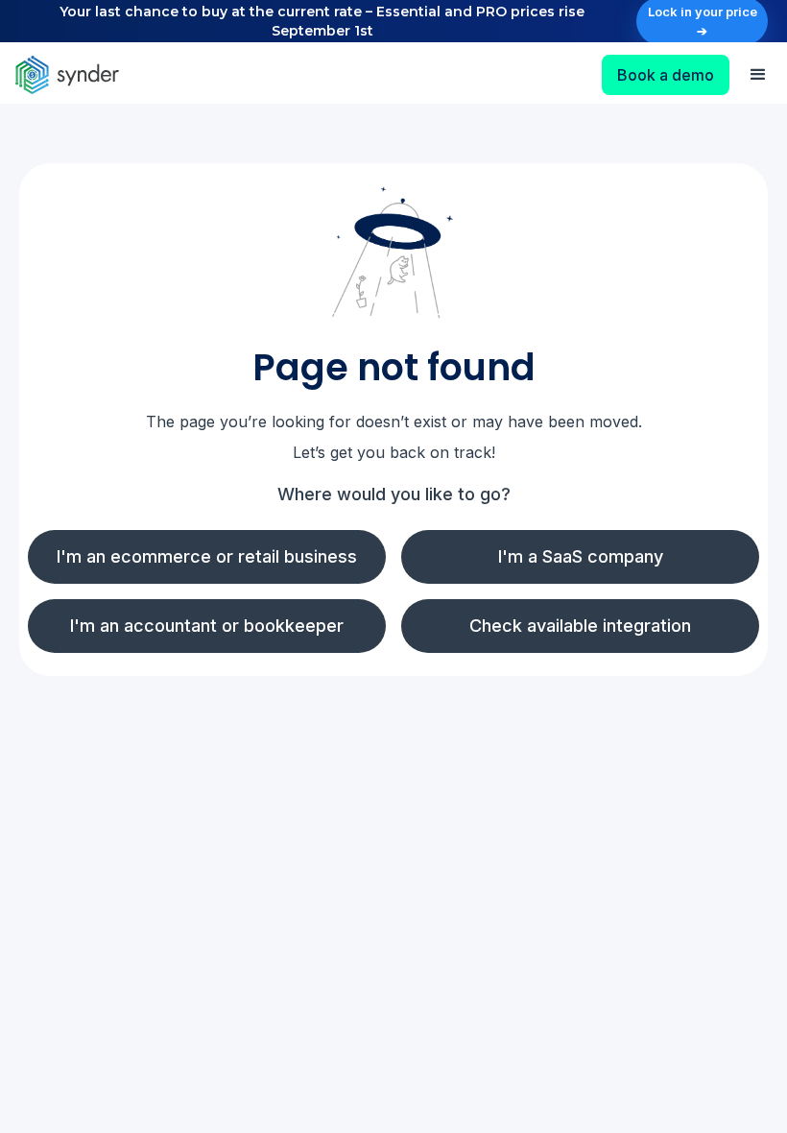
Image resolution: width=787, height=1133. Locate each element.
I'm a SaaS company (580, 556)
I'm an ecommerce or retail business (207, 556)
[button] (758, 75)
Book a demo (665, 74)
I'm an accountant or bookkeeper (207, 625)
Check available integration (580, 625)
